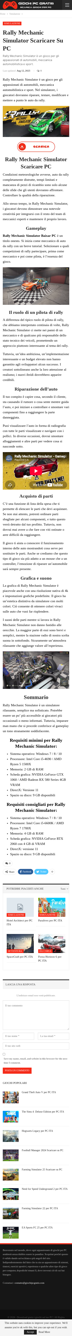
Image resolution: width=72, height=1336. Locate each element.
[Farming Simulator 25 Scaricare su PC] (11, 1175)
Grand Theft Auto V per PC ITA (39, 1092)
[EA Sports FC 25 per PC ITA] (11, 1233)
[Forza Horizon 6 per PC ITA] (51, 943)
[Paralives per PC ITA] (51, 907)
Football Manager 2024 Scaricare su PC (42, 1150)
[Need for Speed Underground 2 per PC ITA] (11, 1194)
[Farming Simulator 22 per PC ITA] (11, 1213)
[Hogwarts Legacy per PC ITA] (11, 1136)
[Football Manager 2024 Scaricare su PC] (11, 1155)
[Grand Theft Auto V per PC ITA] (11, 1097)
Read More (44, 1332)
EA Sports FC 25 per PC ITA (37, 1227)
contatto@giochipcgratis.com (29, 1282)
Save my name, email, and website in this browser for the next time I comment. (35, 1060)
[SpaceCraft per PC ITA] (20, 943)
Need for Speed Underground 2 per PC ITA (45, 1189)
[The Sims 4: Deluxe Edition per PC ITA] (11, 1117)
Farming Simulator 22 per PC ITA (40, 1208)
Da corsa (45, 951)
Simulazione (12, 23)
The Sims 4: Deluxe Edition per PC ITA (43, 1111)
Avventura (15, 951)
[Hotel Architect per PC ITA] (20, 907)
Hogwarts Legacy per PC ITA (37, 1131)
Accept (30, 1332)
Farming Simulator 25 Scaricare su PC (42, 1169)
